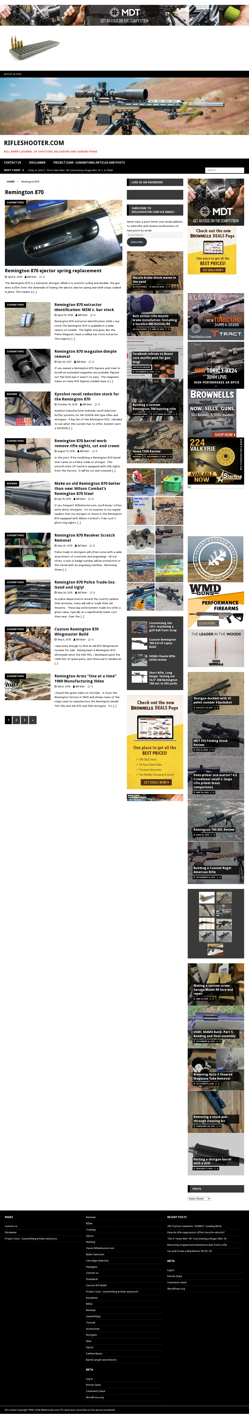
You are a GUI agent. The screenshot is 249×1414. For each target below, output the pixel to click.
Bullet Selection (95, 1254)
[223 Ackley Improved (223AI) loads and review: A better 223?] (141, 597)
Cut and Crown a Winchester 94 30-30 (189, 1251)
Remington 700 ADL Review (214, 829)
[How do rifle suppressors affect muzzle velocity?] (224, 898)
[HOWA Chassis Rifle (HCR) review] (139, 660)
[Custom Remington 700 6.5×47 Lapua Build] (139, 644)
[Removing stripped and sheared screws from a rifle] (224, 910)
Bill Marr (32, 277)
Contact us (12, 162)
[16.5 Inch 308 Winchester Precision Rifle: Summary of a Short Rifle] (169, 511)
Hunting (90, 1242)
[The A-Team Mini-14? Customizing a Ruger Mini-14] (207, 910)
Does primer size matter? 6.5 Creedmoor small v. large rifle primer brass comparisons (215, 781)
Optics (90, 1236)
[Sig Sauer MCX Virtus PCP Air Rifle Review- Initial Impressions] (215, 949)
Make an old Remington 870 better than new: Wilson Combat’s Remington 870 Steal (87, 488)
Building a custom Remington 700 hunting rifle (154, 407)
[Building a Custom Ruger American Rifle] (169, 540)
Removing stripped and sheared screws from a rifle (197, 1245)
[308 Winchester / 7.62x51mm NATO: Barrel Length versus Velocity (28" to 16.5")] (141, 482)
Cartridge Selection (97, 1261)
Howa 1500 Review (146, 451)
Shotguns (91, 1335)
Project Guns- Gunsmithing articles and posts (89, 162)
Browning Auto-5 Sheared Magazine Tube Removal (213, 1076)
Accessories (93, 1329)
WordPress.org (95, 1397)
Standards (92, 1279)
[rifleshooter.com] (124, 133)
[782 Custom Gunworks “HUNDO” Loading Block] (207, 898)
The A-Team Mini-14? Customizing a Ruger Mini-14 (196, 1239)
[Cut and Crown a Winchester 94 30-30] (207, 923)
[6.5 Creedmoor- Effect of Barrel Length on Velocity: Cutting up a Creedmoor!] (169, 482)
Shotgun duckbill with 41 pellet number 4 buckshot (213, 700)
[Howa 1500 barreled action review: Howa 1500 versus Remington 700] (169, 597)
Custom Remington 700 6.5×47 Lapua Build (162, 643)
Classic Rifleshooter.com (100, 1248)
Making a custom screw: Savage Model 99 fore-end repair (213, 990)
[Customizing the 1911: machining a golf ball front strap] (139, 627)
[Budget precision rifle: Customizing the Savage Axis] (141, 511)
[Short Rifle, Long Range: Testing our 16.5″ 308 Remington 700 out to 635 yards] (139, 677)
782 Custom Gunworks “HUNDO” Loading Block (194, 1226)
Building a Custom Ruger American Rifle (212, 870)
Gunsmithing (93, 1316)
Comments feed (95, 1391)
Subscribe (137, 242)
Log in (89, 1379)
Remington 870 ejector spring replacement (53, 270)
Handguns (91, 1267)
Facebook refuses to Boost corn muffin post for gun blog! (153, 358)
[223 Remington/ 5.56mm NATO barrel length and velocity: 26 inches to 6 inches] (141, 540)
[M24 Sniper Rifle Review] (224, 936)
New (88, 1341)
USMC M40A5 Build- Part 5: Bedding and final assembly (215, 1034)
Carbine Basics (94, 1353)
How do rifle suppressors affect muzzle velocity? (196, 1232)
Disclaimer (37, 162)
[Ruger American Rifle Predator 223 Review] (141, 568)
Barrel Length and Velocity (101, 1360)
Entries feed (93, 1385)
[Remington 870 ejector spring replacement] (63, 233)
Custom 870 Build (96, 1285)
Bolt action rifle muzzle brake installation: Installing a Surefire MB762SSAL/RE (155, 320)
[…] (35, 292)
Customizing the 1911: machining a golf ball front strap (163, 626)
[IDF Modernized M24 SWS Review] (224, 923)
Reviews (91, 1217)
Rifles (89, 1223)
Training (91, 1230)
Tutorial (90, 1323)
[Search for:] (224, 170)
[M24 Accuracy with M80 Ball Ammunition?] (207, 936)
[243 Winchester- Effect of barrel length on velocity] (169, 568)
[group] (216, 340)
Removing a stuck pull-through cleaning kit (211, 1119)
